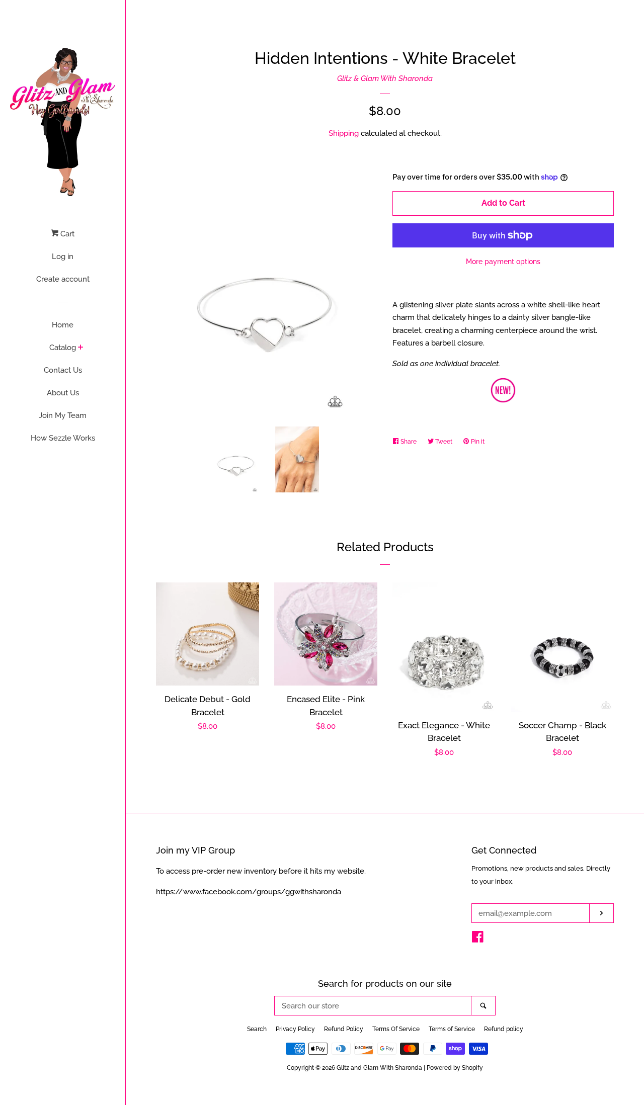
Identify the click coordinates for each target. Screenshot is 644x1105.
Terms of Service (452, 1029)
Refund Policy (343, 1029)
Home (62, 324)
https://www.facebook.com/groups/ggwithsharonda (248, 891)
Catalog (62, 347)
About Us (63, 392)
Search (257, 1029)
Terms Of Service (396, 1029)
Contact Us (63, 370)
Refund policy (503, 1029)
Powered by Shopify (455, 1067)
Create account (63, 279)
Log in (62, 256)
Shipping (344, 133)
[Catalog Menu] (81, 348)
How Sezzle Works (63, 438)
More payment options (503, 262)
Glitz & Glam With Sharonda (385, 78)
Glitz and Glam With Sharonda (380, 1067)
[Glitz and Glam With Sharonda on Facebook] (477, 939)
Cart (66, 233)
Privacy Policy (295, 1029)
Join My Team (63, 415)
